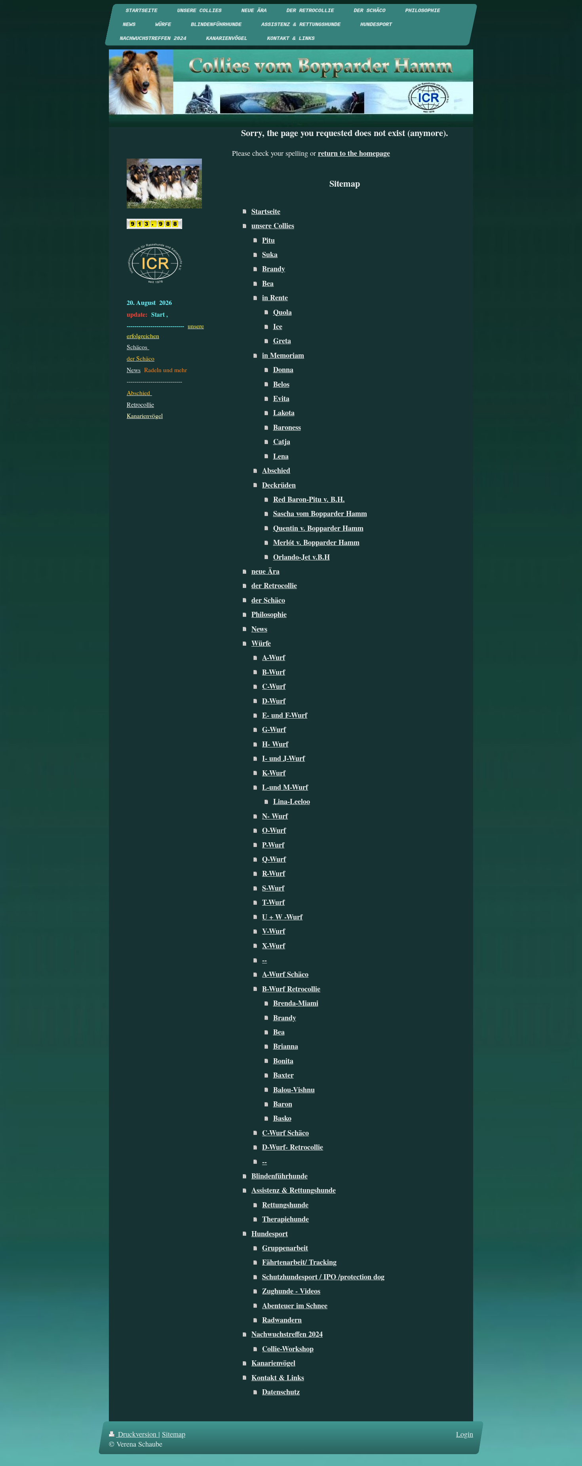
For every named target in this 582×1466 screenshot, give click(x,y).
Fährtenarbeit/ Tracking (299, 1262)
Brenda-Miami (295, 1003)
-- (264, 960)
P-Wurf (273, 845)
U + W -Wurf (282, 917)
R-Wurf (273, 873)
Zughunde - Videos (291, 1291)
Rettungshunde (285, 1204)
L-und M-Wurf (285, 787)
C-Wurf (273, 686)
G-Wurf (274, 729)
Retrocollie (140, 404)
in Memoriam (283, 355)
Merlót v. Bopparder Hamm (316, 542)
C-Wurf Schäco (285, 1132)
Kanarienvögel (273, 1363)
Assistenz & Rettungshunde (293, 1190)
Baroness (287, 427)
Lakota (284, 412)
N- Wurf (275, 816)
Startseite (265, 211)
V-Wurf (273, 931)
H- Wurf (275, 744)
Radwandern (282, 1320)
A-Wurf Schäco (285, 974)
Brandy (273, 268)
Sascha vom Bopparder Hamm (320, 513)
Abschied (276, 470)
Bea (268, 283)
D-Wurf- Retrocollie (292, 1147)
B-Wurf (273, 672)
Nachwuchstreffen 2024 (287, 1334)
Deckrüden (279, 485)
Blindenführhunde (279, 1176)
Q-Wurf (274, 859)
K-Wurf (273, 773)
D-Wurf (273, 701)
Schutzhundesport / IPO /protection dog (323, 1276)
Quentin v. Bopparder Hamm (318, 528)
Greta (282, 340)
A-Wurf (273, 657)
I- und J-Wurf (283, 758)
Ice (277, 326)
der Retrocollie (274, 585)
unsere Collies (272, 225)
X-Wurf (273, 945)
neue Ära (265, 571)
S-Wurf (273, 888)
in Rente (275, 297)
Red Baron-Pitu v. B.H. (309, 499)
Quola (282, 312)
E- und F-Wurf (284, 715)
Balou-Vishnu (294, 1089)
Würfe (261, 643)
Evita (281, 398)
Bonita (283, 1061)
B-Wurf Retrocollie (291, 989)
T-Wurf (273, 902)
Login (464, 1434)
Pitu (268, 240)
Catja (281, 441)
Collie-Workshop (288, 1348)
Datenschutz (281, 1392)
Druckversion (137, 1434)
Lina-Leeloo (291, 801)
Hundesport (269, 1233)
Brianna (285, 1046)
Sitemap (173, 1434)
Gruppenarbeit (285, 1248)
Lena (281, 456)
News (259, 629)
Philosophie (269, 614)
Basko (282, 1118)
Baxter (283, 1075)
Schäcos (138, 347)
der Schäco (268, 600)
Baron (282, 1104)
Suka (270, 254)
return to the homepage (354, 153)
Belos (281, 384)
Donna (283, 369)
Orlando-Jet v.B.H (301, 557)
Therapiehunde (285, 1219)
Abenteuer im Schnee (294, 1305)
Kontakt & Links (277, 1377)
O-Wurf (274, 830)
